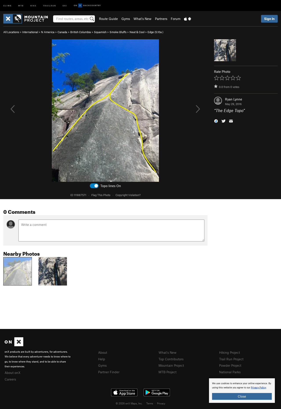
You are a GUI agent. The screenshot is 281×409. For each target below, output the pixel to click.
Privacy (161, 403)
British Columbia (80, 32)
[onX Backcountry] (87, 6)
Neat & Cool (137, 32)
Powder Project (230, 365)
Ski (65, 5)
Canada (62, 32)
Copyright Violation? (127, 195)
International (30, 32)
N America (47, 32)
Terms (149, 403)
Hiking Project (229, 352)
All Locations (11, 32)
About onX (12, 373)
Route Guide (108, 19)
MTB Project (168, 372)
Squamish (100, 32)
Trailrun (49, 5)
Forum (175, 19)
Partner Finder (108, 372)
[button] (216, 120)
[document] (242, 390)
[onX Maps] (14, 345)
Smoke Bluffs (118, 32)
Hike (33, 5)
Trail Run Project (231, 359)
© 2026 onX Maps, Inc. (129, 403)
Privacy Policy (258, 387)
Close (242, 396)
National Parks (230, 372)
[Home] (27, 18)
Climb (7, 5)
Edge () (155, 32)
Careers (10, 379)
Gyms (125, 19)
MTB (21, 5)
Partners (161, 19)
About (102, 352)
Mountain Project (171, 365)
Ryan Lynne (233, 99)
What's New (142, 19)
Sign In (269, 19)
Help (101, 359)
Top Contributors (171, 359)
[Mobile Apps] (187, 19)
